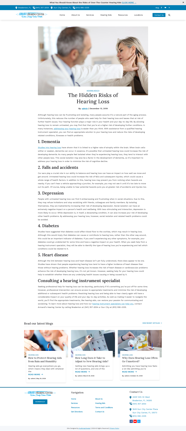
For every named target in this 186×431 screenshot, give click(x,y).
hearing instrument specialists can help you (112, 304)
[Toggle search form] (169, 15)
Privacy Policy (114, 428)
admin (85, 108)
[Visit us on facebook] (161, 7)
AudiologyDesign (84, 428)
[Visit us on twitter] (169, 7)
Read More (34, 374)
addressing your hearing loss (67, 128)
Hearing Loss (127, 355)
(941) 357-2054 (42, 8)
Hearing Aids (33, 355)
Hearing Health (93, 90)
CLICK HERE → (129, 2)
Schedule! (40, 402)
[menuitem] (156, 7)
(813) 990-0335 (82, 8)
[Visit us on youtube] (165, 7)
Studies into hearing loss (49, 147)
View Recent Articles (151, 323)
